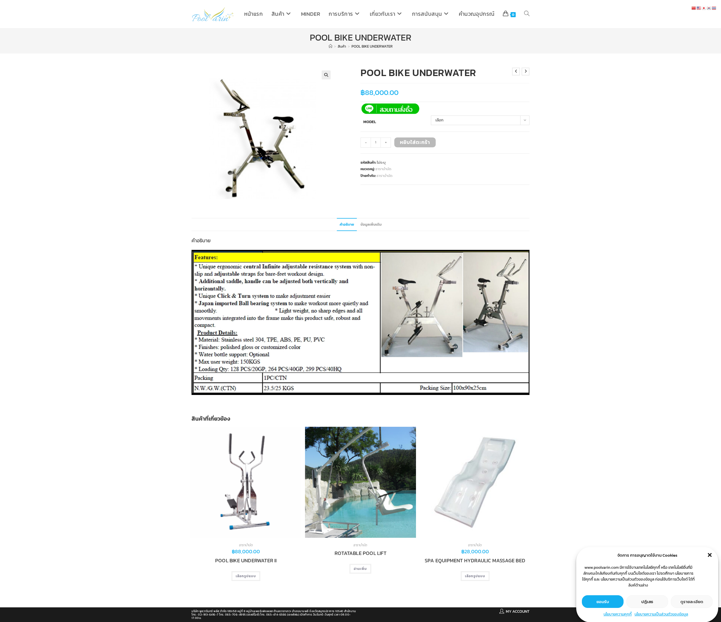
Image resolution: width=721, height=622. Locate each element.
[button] (710, 555)
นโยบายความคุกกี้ (618, 614)
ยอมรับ (603, 601)
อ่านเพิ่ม (360, 568)
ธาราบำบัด (383, 169)
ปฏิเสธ (647, 601)
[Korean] (709, 8)
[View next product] (525, 71)
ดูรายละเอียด (691, 601)
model (369, 122)
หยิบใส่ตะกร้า (415, 142)
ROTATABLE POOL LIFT (360, 553)
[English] (699, 8)
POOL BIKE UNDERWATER (372, 46)
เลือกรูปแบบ (246, 576)
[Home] (330, 46)
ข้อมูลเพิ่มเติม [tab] (371, 224)
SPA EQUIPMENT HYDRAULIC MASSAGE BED (475, 560)
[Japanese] (704, 8)
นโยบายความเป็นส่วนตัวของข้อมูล (661, 614)
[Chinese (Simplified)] (693, 8)
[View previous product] (516, 71)
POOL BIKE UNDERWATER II (246, 560)
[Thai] (714, 8)
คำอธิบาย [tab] (347, 224)
